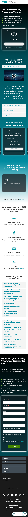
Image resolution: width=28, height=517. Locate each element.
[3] (11, 195)
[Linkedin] (16, 496)
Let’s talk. (21, 199)
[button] (11, 34)
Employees (14, 35)
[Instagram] (20, 496)
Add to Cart (14, 44)
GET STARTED (14, 148)
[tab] (14, 66)
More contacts (5, 480)
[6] (16, 195)
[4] (13, 195)
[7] (18, 195)
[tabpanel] (14, 86)
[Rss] (24, 496)
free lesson (21, 268)
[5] (14, 195)
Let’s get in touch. (19, 47)
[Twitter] (7, 496)
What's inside (8, 153)
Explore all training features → (9, 25)
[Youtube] (12, 496)
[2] (9, 195)
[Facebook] (4, 496)
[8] (19, 195)
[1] (8, 195)
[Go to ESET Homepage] (8, 2)
